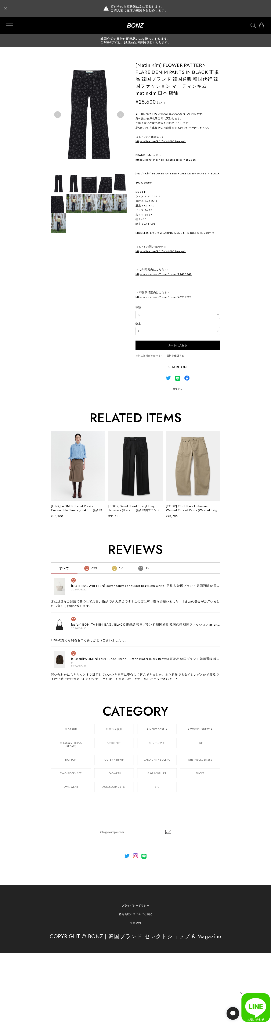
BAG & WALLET (157, 773)
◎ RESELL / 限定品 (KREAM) (71, 744)
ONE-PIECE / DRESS (200, 759)
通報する (177, 388)
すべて (64, 568)
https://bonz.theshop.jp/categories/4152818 (166, 159)
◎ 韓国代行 (114, 742)
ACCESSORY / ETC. (114, 786)
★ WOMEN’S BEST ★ (200, 729)
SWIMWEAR (71, 786)
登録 (168, 832)
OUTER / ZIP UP (113, 759)
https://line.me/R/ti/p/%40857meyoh (161, 141)
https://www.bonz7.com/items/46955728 (164, 297)
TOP (200, 742)
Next (120, 114)
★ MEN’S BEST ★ (156, 729)
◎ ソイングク (157, 742)
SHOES (200, 773)
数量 (138, 323)
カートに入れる (177, 345)
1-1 (157, 786)
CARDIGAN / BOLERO (157, 759)
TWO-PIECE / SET (71, 773)
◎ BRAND (71, 729)
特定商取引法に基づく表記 (135, 914)
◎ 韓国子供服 (114, 729)
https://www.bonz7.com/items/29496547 (164, 274)
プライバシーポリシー (135, 905)
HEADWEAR (114, 773)
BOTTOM (71, 759)
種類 (138, 307)
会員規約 (135, 922)
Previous (57, 114)
